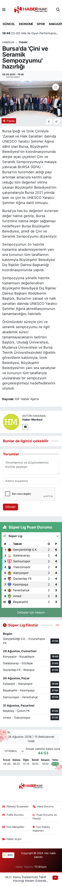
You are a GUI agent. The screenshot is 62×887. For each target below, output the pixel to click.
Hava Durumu (45, 806)
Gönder (10, 507)
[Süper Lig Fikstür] (57, 625)
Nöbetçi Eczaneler (18, 806)
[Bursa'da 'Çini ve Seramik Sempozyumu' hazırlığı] (31, 99)
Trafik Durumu (15, 814)
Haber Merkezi (32, 419)
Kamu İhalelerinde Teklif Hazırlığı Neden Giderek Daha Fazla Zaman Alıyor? (31, 880)
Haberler (8, 42)
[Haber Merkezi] (11, 421)
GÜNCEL (9, 24)
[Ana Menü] (4, 9)
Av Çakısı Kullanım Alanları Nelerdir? (31, 33)
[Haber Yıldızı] (31, 9)
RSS (10, 855)
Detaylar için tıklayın (31, 612)
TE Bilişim (40, 866)
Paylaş (11, 120)
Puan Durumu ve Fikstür (45, 816)
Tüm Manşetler (15, 827)
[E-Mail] (25, 427)
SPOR (41, 24)
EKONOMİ (26, 24)
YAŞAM (23, 42)
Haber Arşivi (14, 839)
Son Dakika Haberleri (41, 828)
